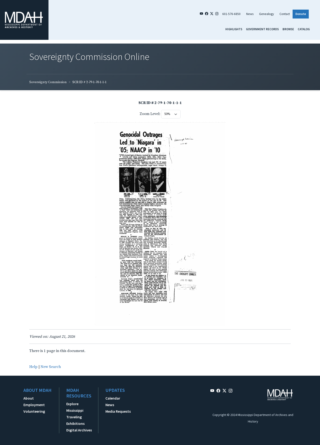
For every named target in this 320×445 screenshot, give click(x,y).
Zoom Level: (150, 113)
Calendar (112, 398)
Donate (300, 14)
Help (33, 366)
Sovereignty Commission (48, 82)
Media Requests (118, 411)
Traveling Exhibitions (75, 420)
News (249, 14)
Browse (288, 29)
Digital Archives (79, 430)
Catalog (304, 29)
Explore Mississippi (74, 407)
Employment (34, 404)
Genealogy (266, 14)
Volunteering (34, 411)
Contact (284, 14)
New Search (51, 366)
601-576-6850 (231, 14)
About (28, 398)
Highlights (233, 29)
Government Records (262, 29)
